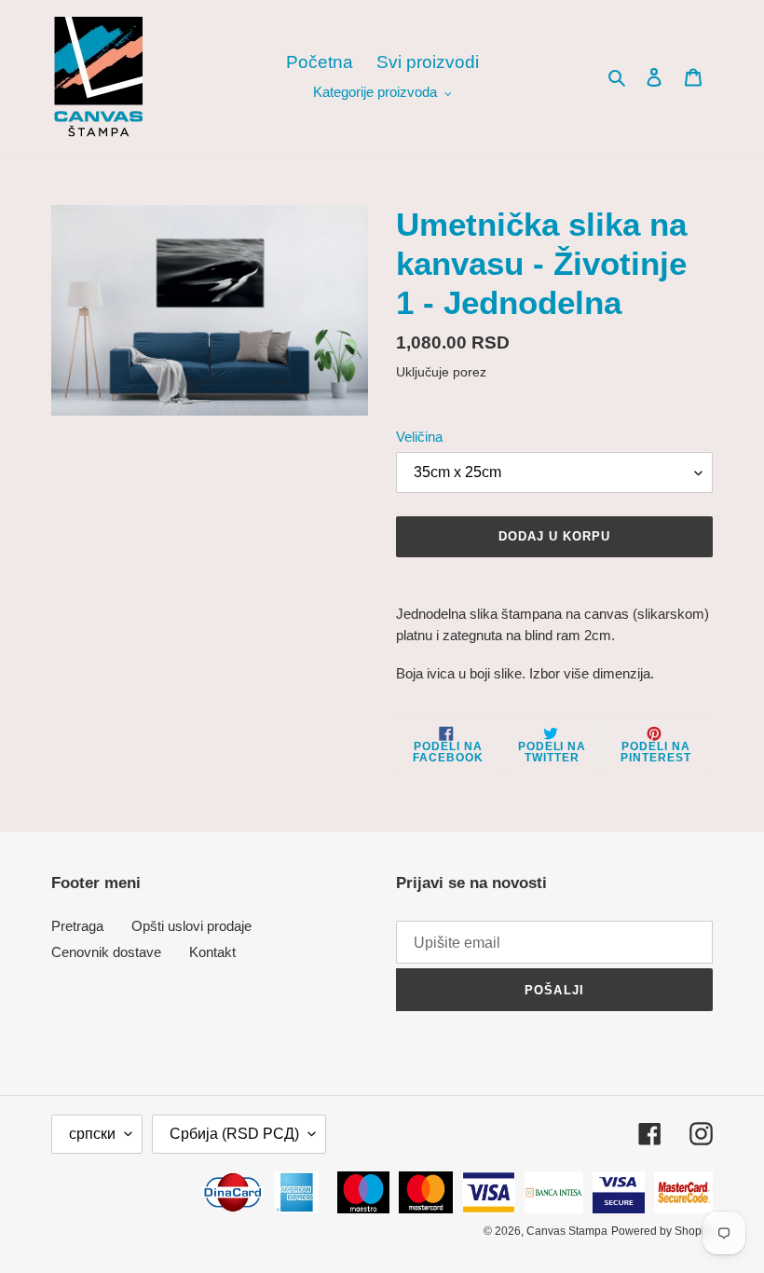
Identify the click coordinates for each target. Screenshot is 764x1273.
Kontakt (212, 952)
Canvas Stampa (566, 1231)
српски (92, 1134)
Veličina (419, 437)
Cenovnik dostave (106, 952)
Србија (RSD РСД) (234, 1134)
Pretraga (77, 926)
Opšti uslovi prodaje (191, 926)
